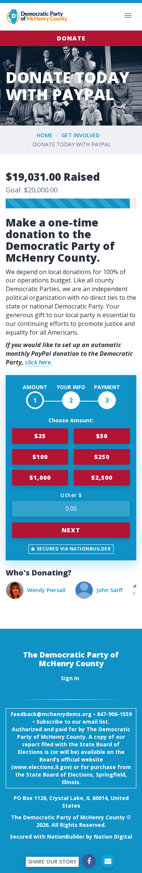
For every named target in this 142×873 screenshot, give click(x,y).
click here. (38, 362)
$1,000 (40, 477)
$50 (102, 436)
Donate (71, 38)
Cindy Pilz (101, 590)
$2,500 (101, 477)
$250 (101, 457)
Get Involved (80, 135)
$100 (40, 457)
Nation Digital (113, 836)
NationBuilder (65, 836)
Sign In (70, 678)
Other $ (71, 495)
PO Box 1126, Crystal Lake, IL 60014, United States (71, 801)
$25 (40, 436)
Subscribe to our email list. (72, 721)
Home (45, 135)
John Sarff (44, 590)
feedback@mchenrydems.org (51, 714)
